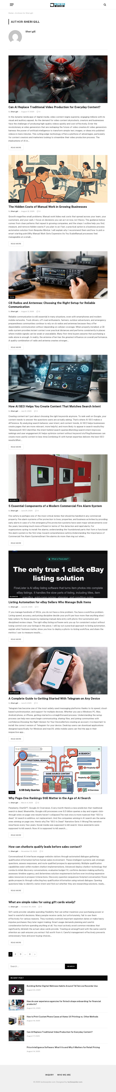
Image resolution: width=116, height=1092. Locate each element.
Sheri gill (30, 31)
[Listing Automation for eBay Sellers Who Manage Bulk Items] (58, 574)
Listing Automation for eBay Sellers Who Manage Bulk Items (49, 602)
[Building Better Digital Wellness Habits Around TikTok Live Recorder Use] (16, 989)
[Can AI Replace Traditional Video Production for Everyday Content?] (58, 79)
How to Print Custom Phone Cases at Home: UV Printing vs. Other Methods (62, 1017)
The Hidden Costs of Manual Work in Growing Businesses (47, 206)
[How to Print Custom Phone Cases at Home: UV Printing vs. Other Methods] (16, 1020)
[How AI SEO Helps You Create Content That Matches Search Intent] (58, 378)
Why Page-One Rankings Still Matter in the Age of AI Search (49, 798)
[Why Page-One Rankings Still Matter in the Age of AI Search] (58, 770)
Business (14, 201)
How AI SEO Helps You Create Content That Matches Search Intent (54, 406)
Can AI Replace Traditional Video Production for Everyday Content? (54, 107)
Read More (16, 147)
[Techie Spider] (57, 4)
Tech (12, 101)
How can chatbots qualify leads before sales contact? (45, 846)
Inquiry (49, 1075)
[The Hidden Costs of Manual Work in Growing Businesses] (58, 179)
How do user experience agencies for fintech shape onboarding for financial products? (64, 1002)
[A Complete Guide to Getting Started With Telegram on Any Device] (58, 670)
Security (14, 500)
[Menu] (12, 4)
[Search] (104, 4)
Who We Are (64, 1075)
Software (14, 693)
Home (10, 13)
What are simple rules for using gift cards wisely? (41, 902)
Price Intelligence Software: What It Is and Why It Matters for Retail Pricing (63, 1047)
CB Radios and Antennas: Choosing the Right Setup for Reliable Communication (51, 304)
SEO (11, 401)
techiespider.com (74, 1082)
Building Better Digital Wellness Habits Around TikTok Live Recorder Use (62, 986)
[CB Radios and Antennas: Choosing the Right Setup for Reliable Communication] (58, 275)
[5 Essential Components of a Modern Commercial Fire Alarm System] (58, 478)
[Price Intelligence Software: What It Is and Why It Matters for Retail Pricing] (16, 1051)
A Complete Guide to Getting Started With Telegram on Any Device (54, 698)
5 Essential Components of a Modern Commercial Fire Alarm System (55, 506)
